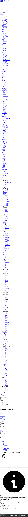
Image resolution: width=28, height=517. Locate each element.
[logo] (1, 1)
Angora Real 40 (6, 184)
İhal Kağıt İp (6, 296)
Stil (2, 78)
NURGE (4, 148)
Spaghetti (6, 265)
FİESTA (4, 174)
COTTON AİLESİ (4, 34)
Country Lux (4, 255)
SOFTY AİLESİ (4, 59)
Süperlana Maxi (6, 244)
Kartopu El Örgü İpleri (4, 108)
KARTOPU (4, 111)
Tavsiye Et (3, 420)
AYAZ (4, 101)
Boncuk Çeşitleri (4, 139)
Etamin (4, 114)
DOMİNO (4, 145)
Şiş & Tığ (3, 157)
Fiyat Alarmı (1, 417)
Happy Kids (4, 49)
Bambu (2, 75)
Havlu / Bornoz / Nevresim (5, 173)
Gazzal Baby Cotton (5, 103)
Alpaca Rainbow (5, 253)
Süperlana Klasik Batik (6, 63)
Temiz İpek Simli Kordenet (8, 324)
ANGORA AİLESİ (4, 20)
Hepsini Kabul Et (7, 499)
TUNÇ (4, 130)
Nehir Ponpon (6, 321)
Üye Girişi (3, 395)
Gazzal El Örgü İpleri (4, 102)
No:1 (5, 303)
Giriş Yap (2, 400)
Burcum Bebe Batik (5, 33)
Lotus (2, 52)
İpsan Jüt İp (4, 106)
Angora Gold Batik (5, 21)
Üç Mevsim (4, 222)
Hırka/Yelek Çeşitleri (4, 142)
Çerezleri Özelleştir (3, 499)
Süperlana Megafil (7, 237)
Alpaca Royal (3, 74)
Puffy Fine (4, 56)
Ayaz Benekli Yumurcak (6, 85)
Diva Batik (4, 43)
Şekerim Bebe (3, 70)
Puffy (5, 229)
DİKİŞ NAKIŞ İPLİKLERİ (5, 132)
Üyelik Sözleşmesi (5, 450)
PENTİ (2, 177)
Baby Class (4, 124)
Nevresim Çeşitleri (4, 175)
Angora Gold (6, 185)
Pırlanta (4, 115)
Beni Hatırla (2, 399)
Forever (3, 46)
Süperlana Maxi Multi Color (8, 236)
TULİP (4, 160)
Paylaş (1, 418)
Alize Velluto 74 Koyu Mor (3, 431)
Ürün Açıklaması (4, 419)
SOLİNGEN (4, 146)
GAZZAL (4, 97)
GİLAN (4, 119)
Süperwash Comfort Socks (5, 68)
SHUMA (4, 159)
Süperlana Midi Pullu (7, 240)
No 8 (5, 334)
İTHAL (4, 122)
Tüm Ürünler (4, 24)
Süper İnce (3, 69)
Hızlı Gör (1, 429)
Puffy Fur (4, 57)
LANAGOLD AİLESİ (4, 50)
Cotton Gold (6, 205)
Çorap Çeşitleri (3, 152)
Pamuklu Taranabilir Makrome (6, 118)
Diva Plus (6, 209)
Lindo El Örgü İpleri (4, 116)
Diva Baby (4, 40)
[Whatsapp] (3, 441)
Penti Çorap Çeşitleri (4, 176)
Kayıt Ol (4, 400)
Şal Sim (4, 251)
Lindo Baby (4, 123)
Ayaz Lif (4, 86)
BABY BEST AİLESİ (4, 26)
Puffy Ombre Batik (5, 55)
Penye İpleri (3, 121)
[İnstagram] (3, 440)
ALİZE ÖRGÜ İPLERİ (4, 19)
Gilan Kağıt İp (5, 105)
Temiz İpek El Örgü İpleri (5, 126)
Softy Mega (4, 62)
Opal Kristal (4, 129)
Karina (4, 91)
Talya (3, 95)
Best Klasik (3, 30)
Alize (3, 443)
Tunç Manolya (6, 329)
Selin (3, 93)
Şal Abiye (3, 72)
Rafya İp (6, 298)
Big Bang (3, 31)
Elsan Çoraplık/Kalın (5, 99)
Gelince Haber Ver (2, 416)
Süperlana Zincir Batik (7, 243)
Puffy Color (4, 58)
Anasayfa (3, 402)
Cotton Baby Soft (5, 35)
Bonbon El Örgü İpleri (4, 88)
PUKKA (4, 143)
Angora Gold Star (5, 23)
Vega (5, 267)
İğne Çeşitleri (3, 153)
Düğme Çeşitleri (4, 140)
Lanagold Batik (5, 51)
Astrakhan (3, 25)
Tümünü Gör (6, 186)
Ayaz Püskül (4, 87)
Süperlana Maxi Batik (7, 245)
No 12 (4, 135)
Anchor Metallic (5, 332)
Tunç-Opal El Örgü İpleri (5, 127)
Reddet (19, 497)
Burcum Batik (4, 32)
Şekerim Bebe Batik (4, 71)
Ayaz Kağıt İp (4, 104)
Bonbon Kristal (5, 89)
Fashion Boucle (3, 45)
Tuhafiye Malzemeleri (4, 138)
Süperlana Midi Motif (7, 238)
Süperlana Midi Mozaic (7, 239)
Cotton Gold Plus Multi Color (8, 203)
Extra (2, 44)
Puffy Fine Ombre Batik (7, 226)
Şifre (0, 398)
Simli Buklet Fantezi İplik (6, 125)
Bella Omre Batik (4, 29)
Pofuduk (6, 304)
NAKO (5, 263)
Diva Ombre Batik (5, 41)
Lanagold (6, 219)
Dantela (3, 39)
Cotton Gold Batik (7, 199)
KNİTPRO (6, 369)
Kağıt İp (4, 107)
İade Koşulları (3, 421)
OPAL (4, 128)
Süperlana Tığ (6, 241)
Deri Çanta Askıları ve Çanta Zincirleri (6, 168)
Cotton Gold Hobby (7, 201)
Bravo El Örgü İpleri (4, 90)
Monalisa (6, 278)
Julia (5, 276)
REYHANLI (3, 136)
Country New (3, 76)
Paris (3, 83)
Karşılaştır (4, 429)
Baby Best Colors (7, 190)
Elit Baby (6, 261)
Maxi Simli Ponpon (5, 257)
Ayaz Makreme (6, 271)
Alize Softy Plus (5, 61)
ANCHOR (3, 133)
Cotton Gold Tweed (7, 204)
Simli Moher (6, 280)
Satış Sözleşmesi (5, 449)
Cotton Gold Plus (7, 202)
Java (2, 77)
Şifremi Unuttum (6, 399)
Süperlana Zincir (6, 242)
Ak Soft (4, 109)
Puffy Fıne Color (7, 228)
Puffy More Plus (6, 230)
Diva (3, 42)
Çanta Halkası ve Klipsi (4, 169)
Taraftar (5, 305)
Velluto (2, 79)
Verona (2, 67)
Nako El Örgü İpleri (4, 80)
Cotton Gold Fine (5, 37)
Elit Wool (4, 110)
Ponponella (3, 54)
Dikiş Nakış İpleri (5, 444)
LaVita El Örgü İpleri (4, 113)
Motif (2, 53)
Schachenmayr (5, 98)
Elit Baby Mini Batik (7, 262)
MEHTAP (4, 120)
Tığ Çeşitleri (3, 158)
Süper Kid (3, 73)
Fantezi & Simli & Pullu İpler (5, 100)
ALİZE (4, 144)
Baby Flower (4, 191)
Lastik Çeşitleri (3, 149)
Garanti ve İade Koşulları (6, 448)
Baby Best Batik (5, 27)
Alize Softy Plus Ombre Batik (6, 60)
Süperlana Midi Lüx (5, 65)
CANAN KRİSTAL (5, 96)
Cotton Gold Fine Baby (6, 36)
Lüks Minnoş (4, 82)
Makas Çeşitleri (3, 150)
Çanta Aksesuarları (4, 167)
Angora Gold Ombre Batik (6, 22)
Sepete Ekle (2, 413)
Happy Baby (4, 48)
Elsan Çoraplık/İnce (7, 288)
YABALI (3, 137)
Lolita (4, 92)
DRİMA (4, 336)
